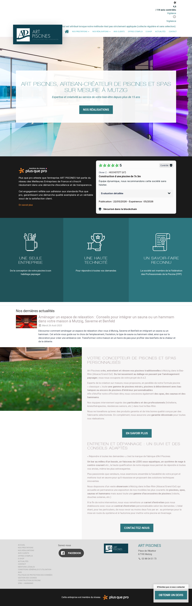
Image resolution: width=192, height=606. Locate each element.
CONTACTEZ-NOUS (137, 528)
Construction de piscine (29, 580)
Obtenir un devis (171, 595)
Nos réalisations (100, 31)
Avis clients (119, 31)
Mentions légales (26, 567)
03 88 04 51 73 (149, 558)
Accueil (67, 31)
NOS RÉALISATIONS (96, 109)
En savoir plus (26, 204)
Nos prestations (80, 31)
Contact (173, 31)
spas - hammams (25, 583)
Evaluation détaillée (112, 193)
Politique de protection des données (35, 575)
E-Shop (149, 31)
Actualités (160, 31)
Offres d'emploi (135, 31)
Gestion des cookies (27, 578)
